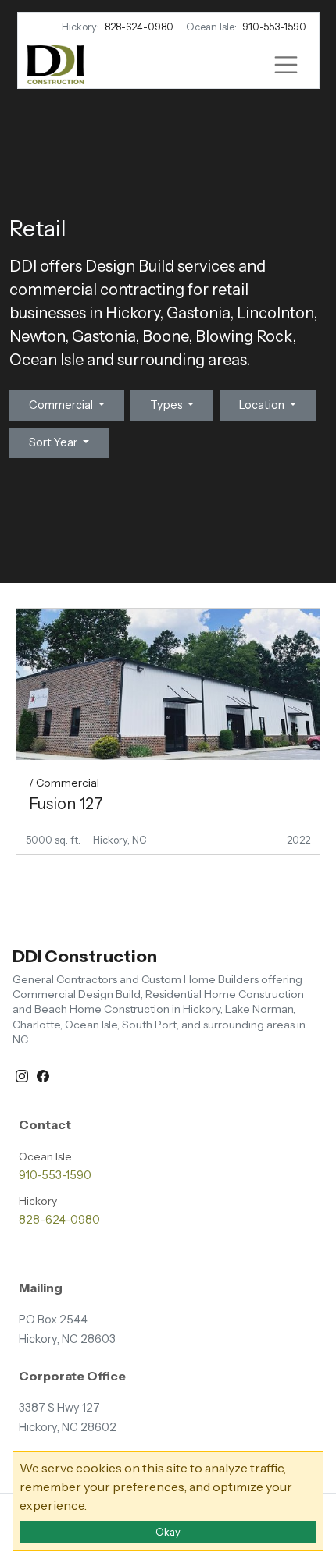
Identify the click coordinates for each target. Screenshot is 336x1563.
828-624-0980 (139, 27)
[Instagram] (23, 1074)
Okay (168, 1532)
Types (167, 405)
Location (263, 405)
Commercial (62, 405)
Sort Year (54, 442)
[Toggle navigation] (286, 65)
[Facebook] (43, 1074)
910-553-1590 (274, 27)
